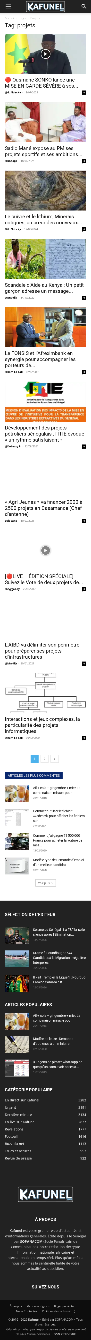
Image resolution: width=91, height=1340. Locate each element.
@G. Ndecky (13, 92)
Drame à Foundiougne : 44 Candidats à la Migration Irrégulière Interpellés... (59, 957)
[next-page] (54, 759)
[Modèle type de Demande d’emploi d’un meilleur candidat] (17, 866)
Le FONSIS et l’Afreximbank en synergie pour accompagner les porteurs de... (40, 359)
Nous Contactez (26, 1311)
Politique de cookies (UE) (58, 1311)
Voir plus (44, 883)
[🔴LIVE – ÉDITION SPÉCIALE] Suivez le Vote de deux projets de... (44, 579)
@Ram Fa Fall (14, 372)
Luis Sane (11, 520)
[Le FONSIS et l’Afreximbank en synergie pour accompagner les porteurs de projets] (45, 327)
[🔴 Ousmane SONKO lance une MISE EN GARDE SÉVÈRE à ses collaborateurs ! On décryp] (45, 54)
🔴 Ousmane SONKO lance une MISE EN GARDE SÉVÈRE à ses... (41, 83)
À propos (16, 1306)
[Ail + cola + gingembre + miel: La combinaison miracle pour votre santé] (17, 793)
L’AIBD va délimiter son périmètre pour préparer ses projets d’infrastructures (42, 651)
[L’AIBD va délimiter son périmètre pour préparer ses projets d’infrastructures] (45, 619)
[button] (8, 6)
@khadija (11, 161)
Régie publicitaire (65, 1306)
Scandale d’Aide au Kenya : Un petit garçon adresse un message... (44, 288)
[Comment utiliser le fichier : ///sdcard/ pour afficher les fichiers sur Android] (17, 817)
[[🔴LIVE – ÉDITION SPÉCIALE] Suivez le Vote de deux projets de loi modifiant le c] (45, 550)
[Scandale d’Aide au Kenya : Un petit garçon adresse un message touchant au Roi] (45, 259)
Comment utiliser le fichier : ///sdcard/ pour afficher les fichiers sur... (59, 816)
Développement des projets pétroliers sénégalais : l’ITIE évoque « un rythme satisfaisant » (44, 434)
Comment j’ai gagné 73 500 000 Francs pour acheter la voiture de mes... (57, 840)
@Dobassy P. (13, 446)
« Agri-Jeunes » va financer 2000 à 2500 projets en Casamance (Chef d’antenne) (43, 508)
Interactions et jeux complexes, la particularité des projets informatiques (42, 725)
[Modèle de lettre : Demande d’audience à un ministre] (17, 1044)
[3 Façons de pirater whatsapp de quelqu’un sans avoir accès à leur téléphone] (17, 1068)
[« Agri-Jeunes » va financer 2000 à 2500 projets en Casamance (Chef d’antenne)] (45, 476)
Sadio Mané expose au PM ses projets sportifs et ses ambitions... (44, 151)
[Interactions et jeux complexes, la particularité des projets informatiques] (45, 693)
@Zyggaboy (12, 589)
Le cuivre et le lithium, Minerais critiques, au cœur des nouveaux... (43, 220)
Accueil (10, 18)
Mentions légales (38, 1306)
